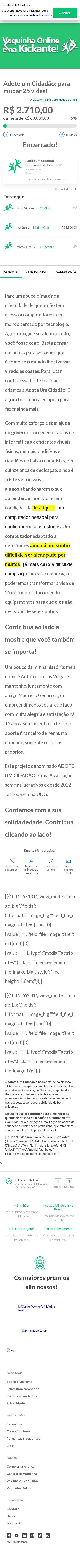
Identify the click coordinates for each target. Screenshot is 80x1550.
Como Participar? (37, 271)
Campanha (11, 271)
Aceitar (65, 13)
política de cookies (40, 15)
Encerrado (17, 135)
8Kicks (71, 135)
